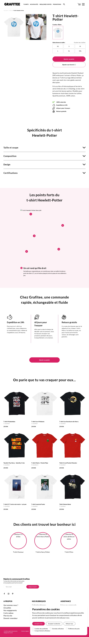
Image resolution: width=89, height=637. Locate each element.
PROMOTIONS (57, 4)
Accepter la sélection (54, 623)
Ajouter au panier (69, 59)
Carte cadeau (8, 613)
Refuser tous (69, 623)
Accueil (6, 10)
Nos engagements (10, 610)
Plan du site (7, 616)
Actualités (7, 608)
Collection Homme (39, 605)
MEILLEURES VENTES (46, 4)
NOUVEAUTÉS (34, 4)
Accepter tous (39, 623)
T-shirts (10, 10)
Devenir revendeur (10, 618)
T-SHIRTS (26, 4)
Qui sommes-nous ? (10, 605)
